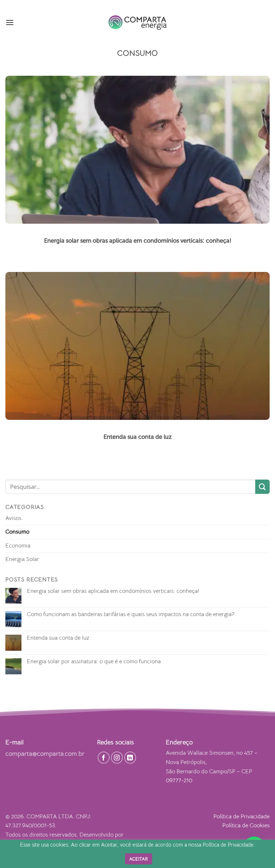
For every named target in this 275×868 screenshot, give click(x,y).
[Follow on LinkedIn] (130, 758)
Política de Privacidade (241, 816)
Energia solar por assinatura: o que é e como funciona (94, 661)
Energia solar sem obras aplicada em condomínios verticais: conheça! (113, 591)
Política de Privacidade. (229, 845)
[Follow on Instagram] (117, 758)
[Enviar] (262, 486)
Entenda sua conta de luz (58, 638)
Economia (17, 545)
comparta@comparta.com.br (45, 754)
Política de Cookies (246, 825)
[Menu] (9, 22)
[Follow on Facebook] (104, 758)
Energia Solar (22, 559)
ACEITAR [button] (138, 859)
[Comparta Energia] (137, 23)
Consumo (17, 531)
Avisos (13, 518)
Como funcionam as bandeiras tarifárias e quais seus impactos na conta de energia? (131, 614)
